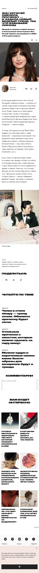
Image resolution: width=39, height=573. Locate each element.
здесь (13, 152)
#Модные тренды (18, 262)
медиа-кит (34, 544)
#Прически (5, 264)
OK (19, 567)
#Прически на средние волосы (10, 266)
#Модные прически (7, 262)
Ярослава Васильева (13, 88)
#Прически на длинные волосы (17, 264)
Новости (4, 8)
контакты (4, 544)
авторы (19, 544)
